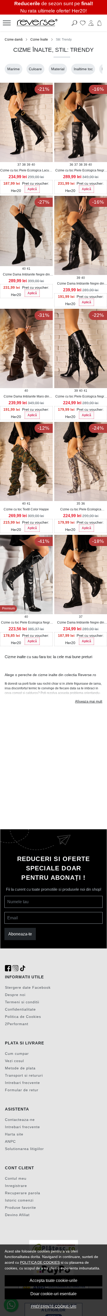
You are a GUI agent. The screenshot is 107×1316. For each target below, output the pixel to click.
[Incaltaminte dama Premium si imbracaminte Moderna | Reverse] (45, 23)
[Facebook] (8, 968)
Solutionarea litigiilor (24, 1149)
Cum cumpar (17, 1053)
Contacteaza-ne (20, 1120)
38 (24, 164)
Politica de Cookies (23, 1017)
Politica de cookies (40, 1262)
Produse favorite (20, 1207)
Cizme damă (14, 39)
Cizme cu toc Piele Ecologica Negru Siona (26, 623)
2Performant (16, 1024)
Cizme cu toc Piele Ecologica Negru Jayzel (80, 171)
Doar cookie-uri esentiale (53, 1294)
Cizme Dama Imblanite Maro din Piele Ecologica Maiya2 (26, 397)
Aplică (32, 189)
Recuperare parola (22, 1193)
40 (33, 164)
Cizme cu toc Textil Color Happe (26, 509)
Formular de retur (21, 1090)
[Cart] (99, 23)
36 (71, 164)
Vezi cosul (14, 1061)
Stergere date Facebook (28, 987)
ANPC (10, 1141)
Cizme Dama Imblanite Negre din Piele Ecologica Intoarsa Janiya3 (26, 275)
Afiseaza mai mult (88, 701)
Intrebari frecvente (22, 1083)
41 (28, 269)
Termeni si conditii (22, 1002)
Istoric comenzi (19, 1200)
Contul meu (15, 1178)
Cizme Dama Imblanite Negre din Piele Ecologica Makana (80, 284)
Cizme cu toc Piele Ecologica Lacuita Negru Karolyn (26, 171)
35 (78, 503)
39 (28, 164)
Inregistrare (16, 1186)
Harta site (14, 1134)
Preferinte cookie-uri (53, 1306)
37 (19, 164)
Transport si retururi (24, 1075)
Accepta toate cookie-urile (53, 1280)
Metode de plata (20, 1068)
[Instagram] (15, 968)
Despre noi (15, 995)
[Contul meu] (91, 23)
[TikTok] (22, 968)
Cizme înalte (39, 39)
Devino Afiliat (17, 1215)
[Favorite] (82, 23)
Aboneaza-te (20, 934)
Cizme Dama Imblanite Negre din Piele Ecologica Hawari (80, 623)
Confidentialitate (20, 1009)
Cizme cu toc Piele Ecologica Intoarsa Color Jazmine (80, 510)
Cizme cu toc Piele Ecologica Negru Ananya (80, 397)
